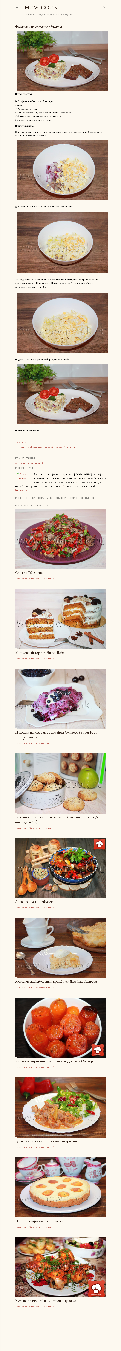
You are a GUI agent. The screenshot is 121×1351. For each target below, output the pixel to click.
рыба (52, 447)
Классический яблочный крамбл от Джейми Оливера (56, 981)
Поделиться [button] (21, 442)
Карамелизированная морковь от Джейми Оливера (55, 1061)
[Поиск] (104, 7)
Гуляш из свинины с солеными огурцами (46, 1141)
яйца (74, 447)
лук (28, 447)
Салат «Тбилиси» (29, 572)
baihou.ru (21, 490)
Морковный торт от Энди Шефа (40, 652)
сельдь (58, 447)
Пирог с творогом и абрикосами (40, 1220)
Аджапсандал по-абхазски (35, 901)
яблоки (67, 447)
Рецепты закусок (39, 447)
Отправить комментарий (29, 463)
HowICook (41, 7)
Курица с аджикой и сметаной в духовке (45, 1300)
